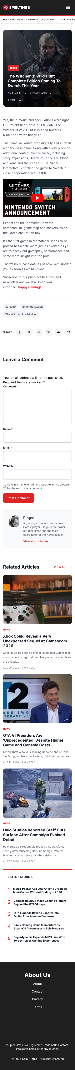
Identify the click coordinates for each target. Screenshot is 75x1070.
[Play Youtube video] (37, 198)
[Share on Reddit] (58, 332)
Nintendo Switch (32, 306)
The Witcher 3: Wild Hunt (21, 314)
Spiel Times (30, 1058)
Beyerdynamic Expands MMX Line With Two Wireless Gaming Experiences (39, 938)
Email (7, 447)
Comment (10, 386)
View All (60, 567)
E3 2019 (10, 306)
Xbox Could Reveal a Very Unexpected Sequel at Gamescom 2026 (35, 641)
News (6, 629)
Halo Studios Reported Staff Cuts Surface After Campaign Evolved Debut (34, 835)
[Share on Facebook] (19, 332)
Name (8, 429)
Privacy (37, 999)
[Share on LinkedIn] (39, 332)
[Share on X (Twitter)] (29, 332)
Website (8, 466)
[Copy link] (68, 332)
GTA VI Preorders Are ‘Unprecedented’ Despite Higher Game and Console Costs (33, 740)
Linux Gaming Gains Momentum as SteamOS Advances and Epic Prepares (39, 926)
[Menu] (68, 7)
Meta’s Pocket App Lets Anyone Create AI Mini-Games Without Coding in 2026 (40, 890)
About (37, 984)
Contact (37, 991)
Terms (37, 1007)
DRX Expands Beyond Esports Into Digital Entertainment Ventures (36, 914)
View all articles (33, 541)
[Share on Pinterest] (48, 332)
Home (6, 19)
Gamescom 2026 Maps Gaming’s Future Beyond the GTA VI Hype (40, 902)
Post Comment (19, 498)
